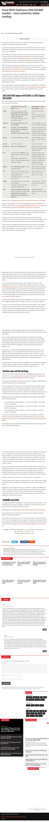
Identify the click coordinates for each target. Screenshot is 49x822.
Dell (37, 711)
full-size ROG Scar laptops (17, 71)
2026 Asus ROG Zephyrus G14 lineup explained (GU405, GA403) (8, 581)
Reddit (32, 541)
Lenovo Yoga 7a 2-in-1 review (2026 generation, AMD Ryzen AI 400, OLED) (11, 743)
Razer (28, 715)
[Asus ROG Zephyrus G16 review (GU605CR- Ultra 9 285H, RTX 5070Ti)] (40, 595)
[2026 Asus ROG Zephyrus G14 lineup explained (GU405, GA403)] (9, 595)
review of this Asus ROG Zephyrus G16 (35, 418)
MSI (44, 713)
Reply (45, 629)
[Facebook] (40, 2)
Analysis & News (25, 4)
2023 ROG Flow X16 (14, 296)
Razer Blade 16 (32, 523)
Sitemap (20, 817)
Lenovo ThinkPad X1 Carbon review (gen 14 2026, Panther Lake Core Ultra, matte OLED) (10, 748)
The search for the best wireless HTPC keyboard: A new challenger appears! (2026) (37, 739)
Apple (31, 711)
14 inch (37, 705)
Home (17, 4)
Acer (27, 711)
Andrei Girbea (5, 33)
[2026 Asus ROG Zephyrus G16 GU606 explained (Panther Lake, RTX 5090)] (40, 577)
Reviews (31, 4)
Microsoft (40, 713)
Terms (32, 531)
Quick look (37, 699)
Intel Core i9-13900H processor (20, 376)
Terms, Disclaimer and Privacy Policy (11, 817)
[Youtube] (44, 2)
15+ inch (41, 705)
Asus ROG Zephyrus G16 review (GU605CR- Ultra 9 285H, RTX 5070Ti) (39, 581)
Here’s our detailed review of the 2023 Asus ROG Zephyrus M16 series (26, 200)
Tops (41, 697)
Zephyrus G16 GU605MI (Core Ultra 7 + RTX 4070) (30, 205)
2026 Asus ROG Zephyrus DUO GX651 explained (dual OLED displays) (24, 563)
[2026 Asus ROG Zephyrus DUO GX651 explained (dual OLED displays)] (25, 577)
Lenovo (32, 713)
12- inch (28, 705)
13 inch (32, 705)
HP (45, 711)
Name (3, 675)
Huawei (28, 713)
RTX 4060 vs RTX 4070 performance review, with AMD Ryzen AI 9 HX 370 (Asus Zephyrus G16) (35, 764)
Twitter (15, 541)
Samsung (32, 715)
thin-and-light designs (15, 523)
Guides (35, 4)
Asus (32, 533)
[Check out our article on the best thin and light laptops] (37, 789)
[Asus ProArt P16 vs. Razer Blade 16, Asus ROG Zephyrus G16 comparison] (25, 595)
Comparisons (29, 697)
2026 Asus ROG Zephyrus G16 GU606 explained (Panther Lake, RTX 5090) (40, 563)
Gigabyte (41, 711)
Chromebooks (36, 697)
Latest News (31, 699)
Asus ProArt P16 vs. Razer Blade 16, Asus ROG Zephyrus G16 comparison (24, 581)
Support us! (3, 818)
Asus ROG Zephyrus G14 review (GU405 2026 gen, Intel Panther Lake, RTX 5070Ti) (11, 754)
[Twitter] (42, 2)
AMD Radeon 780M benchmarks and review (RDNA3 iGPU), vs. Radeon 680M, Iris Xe (36, 760)
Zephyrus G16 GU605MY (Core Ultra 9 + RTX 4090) (25, 207)
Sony (37, 715)
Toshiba (40, 715)
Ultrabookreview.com (25, 533)
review (17, 108)
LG (36, 713)
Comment (4, 663)
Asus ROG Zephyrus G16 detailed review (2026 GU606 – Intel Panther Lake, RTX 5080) (9, 563)
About (20, 4)
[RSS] (47, 2)
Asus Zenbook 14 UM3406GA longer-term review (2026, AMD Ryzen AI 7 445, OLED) (11, 737)
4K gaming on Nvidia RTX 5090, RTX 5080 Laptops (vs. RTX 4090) (36, 755)
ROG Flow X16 (6, 290)
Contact (23, 817)
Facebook (24, 541)
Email (3, 678)
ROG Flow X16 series (25, 58)
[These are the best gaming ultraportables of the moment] (37, 779)
